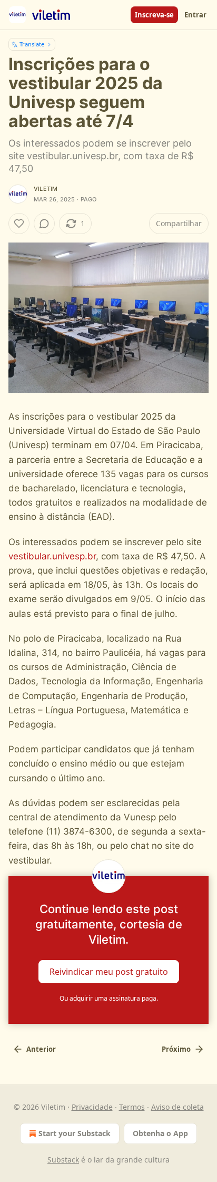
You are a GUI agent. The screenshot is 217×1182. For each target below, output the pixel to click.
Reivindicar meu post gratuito (109, 971)
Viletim (45, 188)
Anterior (41, 1049)
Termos (132, 1107)
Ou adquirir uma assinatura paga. (109, 998)
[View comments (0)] (44, 223)
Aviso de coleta (177, 1107)
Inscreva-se (154, 15)
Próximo (176, 1049)
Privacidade (92, 1107)
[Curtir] (18, 223)
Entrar (195, 15)
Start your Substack (74, 1133)
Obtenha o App (160, 1133)
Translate (31, 44)
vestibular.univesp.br (52, 556)
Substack (63, 1160)
